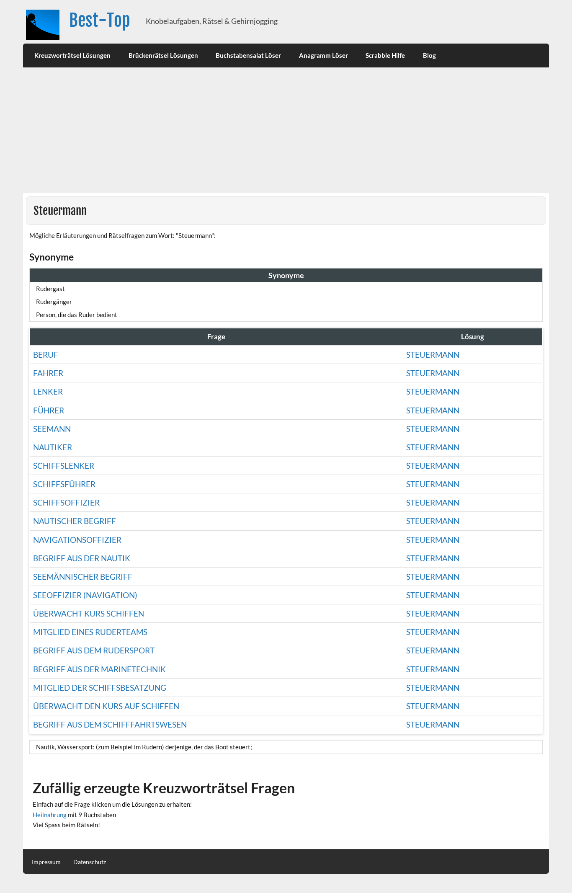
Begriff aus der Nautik (81, 558)
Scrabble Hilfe (385, 55)
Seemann (52, 429)
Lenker (48, 391)
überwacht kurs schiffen (88, 613)
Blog (429, 55)
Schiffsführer (64, 484)
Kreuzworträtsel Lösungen (72, 55)
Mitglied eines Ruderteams (90, 632)
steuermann (432, 540)
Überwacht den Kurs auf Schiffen (106, 706)
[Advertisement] (286, 130)
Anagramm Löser (323, 55)
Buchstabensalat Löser (248, 55)
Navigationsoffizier (77, 540)
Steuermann (432, 354)
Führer (48, 410)
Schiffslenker (63, 465)
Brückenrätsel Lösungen (163, 55)
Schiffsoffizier (66, 502)
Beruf (45, 354)
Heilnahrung (50, 814)
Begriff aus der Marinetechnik (99, 669)
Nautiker (52, 447)
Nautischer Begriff (74, 521)
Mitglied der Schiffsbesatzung (99, 687)
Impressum (46, 862)
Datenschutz (89, 862)
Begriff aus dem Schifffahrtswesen (110, 724)
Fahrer (48, 373)
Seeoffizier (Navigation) (85, 595)
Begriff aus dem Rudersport (94, 650)
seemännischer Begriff (82, 576)
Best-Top (99, 20)
